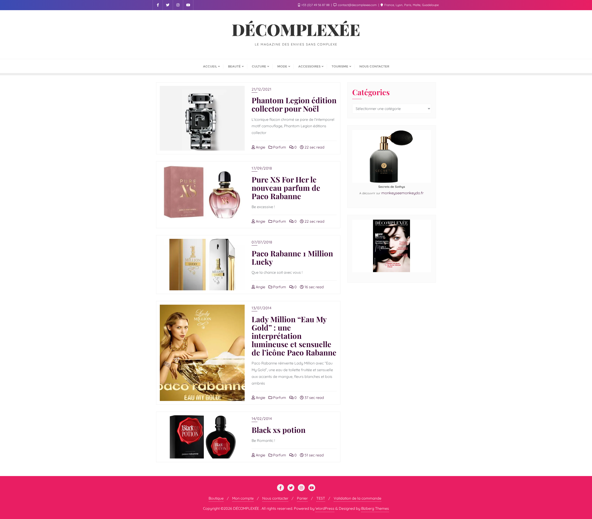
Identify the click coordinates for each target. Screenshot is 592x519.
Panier (302, 498)
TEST (320, 498)
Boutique (216, 498)
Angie (260, 147)
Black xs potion (278, 430)
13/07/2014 (261, 308)
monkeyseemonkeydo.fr (402, 193)
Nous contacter (275, 498)
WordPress (324, 508)
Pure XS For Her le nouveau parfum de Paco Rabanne (286, 187)
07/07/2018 (262, 242)
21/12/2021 (261, 89)
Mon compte (243, 498)
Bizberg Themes (375, 508)
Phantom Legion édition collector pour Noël (294, 104)
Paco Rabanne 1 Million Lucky (292, 257)
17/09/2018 (262, 168)
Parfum (279, 147)
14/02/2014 (262, 418)
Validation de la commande (357, 498)
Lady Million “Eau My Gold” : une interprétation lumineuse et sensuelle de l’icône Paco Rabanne (294, 335)
